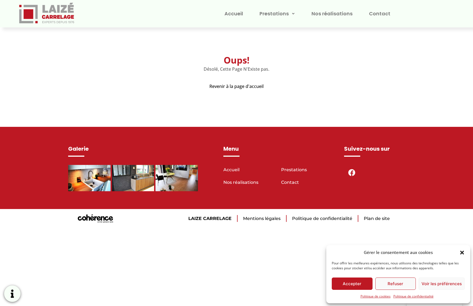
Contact (379, 13)
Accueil (233, 13)
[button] (462, 252)
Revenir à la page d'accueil (236, 86)
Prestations (274, 13)
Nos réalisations (332, 13)
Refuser (395, 283)
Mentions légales (262, 218)
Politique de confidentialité (413, 296)
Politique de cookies (375, 296)
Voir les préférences (442, 283)
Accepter (352, 283)
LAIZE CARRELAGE (210, 218)
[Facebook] (351, 172)
